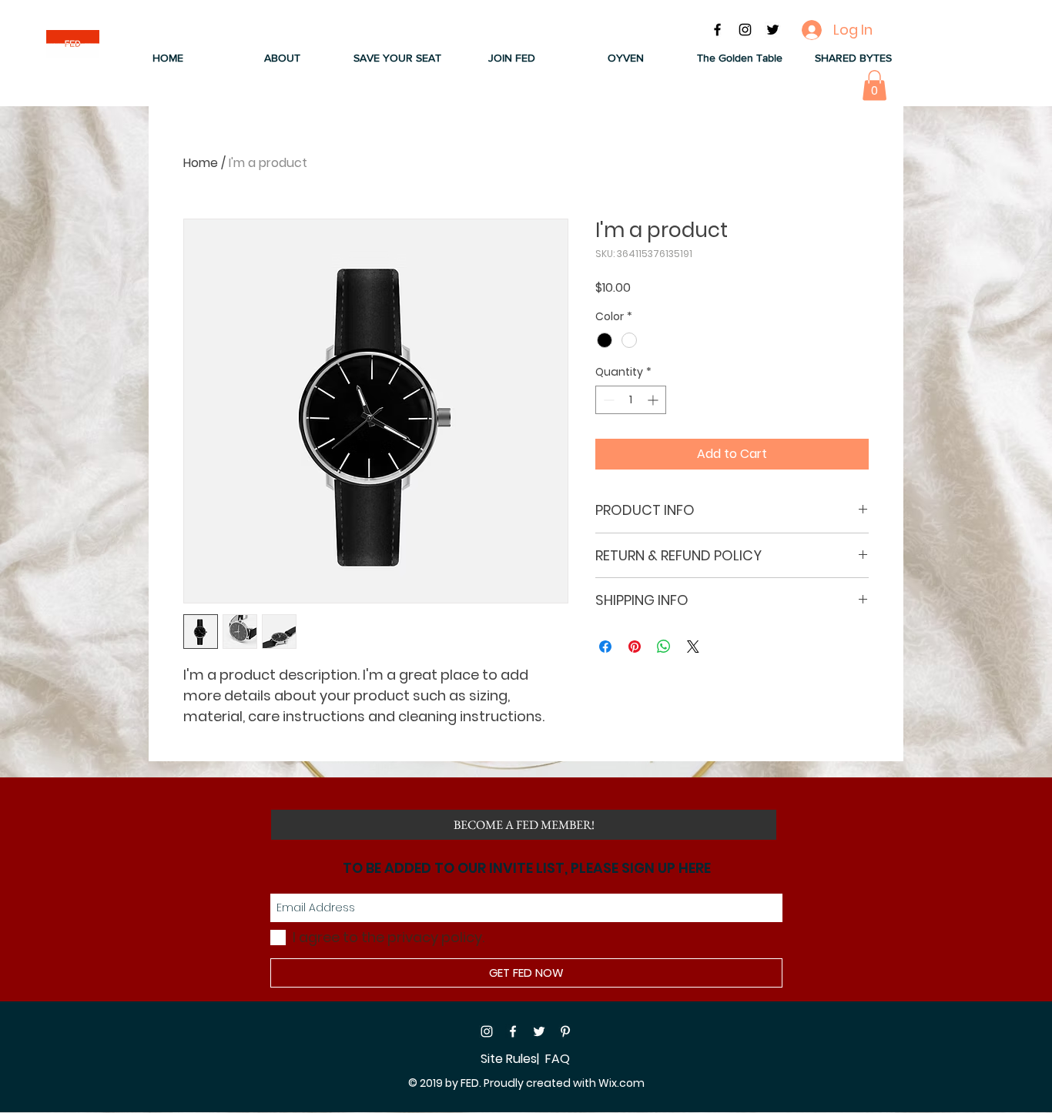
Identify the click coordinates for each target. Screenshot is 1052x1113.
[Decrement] (607, 399)
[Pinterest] (565, 1031)
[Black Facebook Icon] (717, 30)
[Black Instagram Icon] (745, 30)
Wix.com (621, 1083)
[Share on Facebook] (605, 646)
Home (200, 163)
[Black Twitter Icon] (773, 30)
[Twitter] (539, 1031)
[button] (282, 58)
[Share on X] (693, 646)
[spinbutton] (631, 399)
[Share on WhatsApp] (664, 646)
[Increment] (654, 399)
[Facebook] (513, 1031)
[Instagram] (486, 1031)
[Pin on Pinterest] (634, 646)
